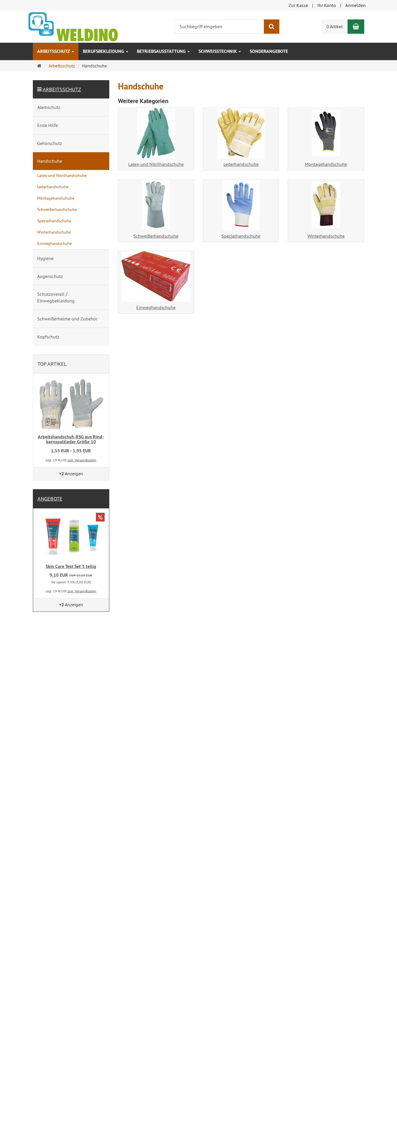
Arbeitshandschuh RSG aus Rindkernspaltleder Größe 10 (71, 439)
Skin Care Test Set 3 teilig (71, 566)
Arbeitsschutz (54, 51)
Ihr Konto (326, 5)
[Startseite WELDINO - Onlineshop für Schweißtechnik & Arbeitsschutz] (73, 26)
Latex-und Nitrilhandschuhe (156, 164)
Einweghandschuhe (156, 307)
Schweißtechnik (218, 51)
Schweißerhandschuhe (155, 236)
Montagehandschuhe (326, 164)
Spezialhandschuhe (240, 236)
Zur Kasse (298, 5)
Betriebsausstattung (162, 51)
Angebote (49, 498)
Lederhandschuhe (241, 164)
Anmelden (355, 5)
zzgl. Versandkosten (81, 460)
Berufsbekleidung (104, 51)
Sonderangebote (269, 51)
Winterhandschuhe (326, 236)
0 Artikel (334, 26)
